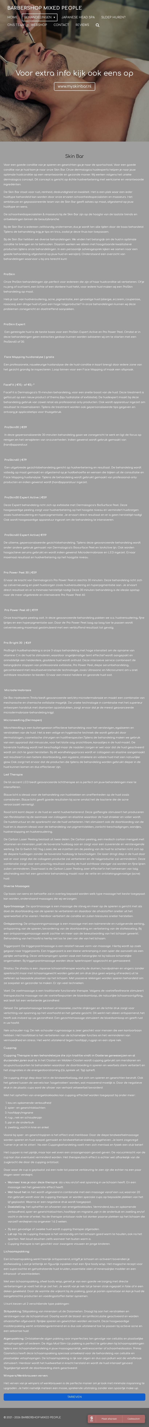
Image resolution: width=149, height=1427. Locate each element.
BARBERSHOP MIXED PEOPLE (44, 8)
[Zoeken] (97, 25)
